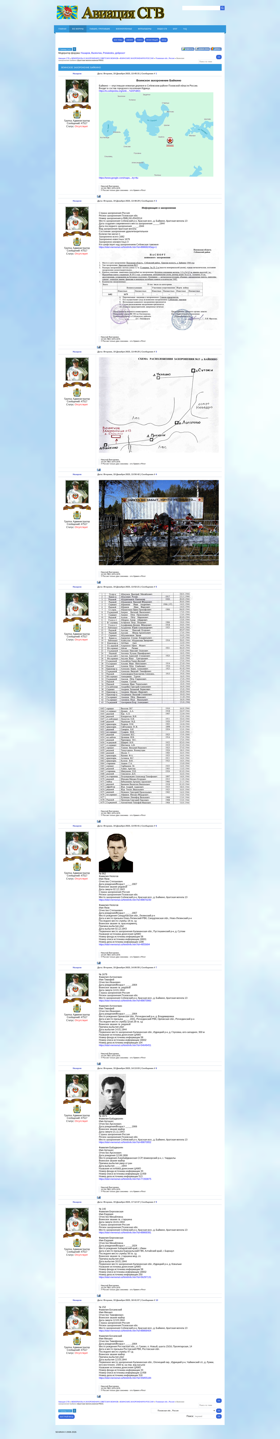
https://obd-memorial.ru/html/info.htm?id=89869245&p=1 (128, 247)
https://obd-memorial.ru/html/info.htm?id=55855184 (125, 1378)
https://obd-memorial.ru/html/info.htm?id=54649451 (125, 1045)
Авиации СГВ (63, 58)
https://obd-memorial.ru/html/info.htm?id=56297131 (125, 1277)
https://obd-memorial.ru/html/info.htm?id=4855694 (124, 944)
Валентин (96, 53)
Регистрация (152, 40)
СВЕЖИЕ (129, 40)
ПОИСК (139, 40)
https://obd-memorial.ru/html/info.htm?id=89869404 (125, 1330)
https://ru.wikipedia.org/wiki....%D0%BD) (119, 91)
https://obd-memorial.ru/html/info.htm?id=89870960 (125, 1000)
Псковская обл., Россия (165, 58)
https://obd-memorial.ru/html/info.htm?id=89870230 (125, 900)
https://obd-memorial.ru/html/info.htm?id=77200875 (125, 1179)
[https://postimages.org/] (156, 176)
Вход (164, 40)
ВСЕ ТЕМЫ (118, 40)
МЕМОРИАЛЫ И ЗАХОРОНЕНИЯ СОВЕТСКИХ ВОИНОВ (94, 58)
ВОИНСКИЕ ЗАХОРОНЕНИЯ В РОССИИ (137, 58)
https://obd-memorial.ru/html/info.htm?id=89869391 (125, 1232)
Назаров (85, 53)
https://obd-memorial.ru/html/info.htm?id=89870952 (125, 1142)
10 (157, 1300)
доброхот (120, 53)
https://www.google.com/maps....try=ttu (118, 178)
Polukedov (108, 53)
